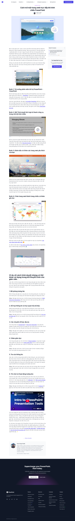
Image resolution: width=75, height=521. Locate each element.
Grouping (30, 504)
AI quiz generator (31, 500)
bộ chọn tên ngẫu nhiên (30, 428)
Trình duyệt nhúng (26, 143)
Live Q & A (30, 502)
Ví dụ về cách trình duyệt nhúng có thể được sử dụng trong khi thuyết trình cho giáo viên (56, 51)
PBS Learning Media (40, 380)
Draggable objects (31, 511)
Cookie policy (62, 504)
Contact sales (43, 477)
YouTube (39, 502)
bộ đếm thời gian (41, 428)
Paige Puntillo (22, 443)
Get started (40, 496)
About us (61, 494)
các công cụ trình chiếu (26, 244)
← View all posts (28, 438)
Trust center (62, 509)
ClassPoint (25, 95)
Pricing (61, 496)
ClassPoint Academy (52, 505)
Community (51, 494)
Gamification (30, 496)
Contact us (61, 498)
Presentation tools (31, 498)
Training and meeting (41, 506)
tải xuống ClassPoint (31, 101)
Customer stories (41, 500)
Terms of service (62, 502)
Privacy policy (62, 500)
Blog (39, 498)
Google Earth (22, 324)
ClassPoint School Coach (53, 499)
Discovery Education (32, 324)
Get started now (68, 2)
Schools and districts (41, 504)
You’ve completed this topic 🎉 (54, 55)
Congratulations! (53, 53)
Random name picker (31, 509)
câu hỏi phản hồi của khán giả (18, 430)
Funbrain (41, 386)
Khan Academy (32, 341)
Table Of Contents (52, 47)
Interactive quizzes (31, 494)
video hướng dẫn (28, 342)
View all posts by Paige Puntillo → (23, 453)
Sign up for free (33, 477)
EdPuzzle (30, 380)
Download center (41, 494)
